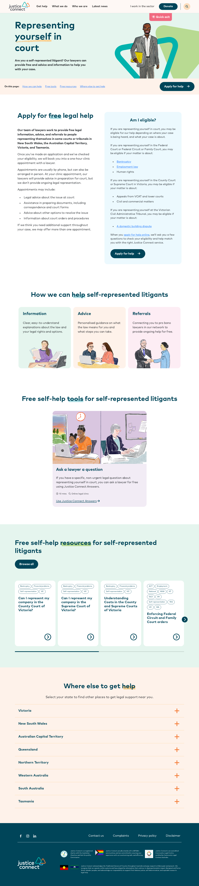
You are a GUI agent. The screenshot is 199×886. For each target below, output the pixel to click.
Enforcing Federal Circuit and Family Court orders (161, 618)
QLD (151, 597)
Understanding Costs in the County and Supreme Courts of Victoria (120, 604)
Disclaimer (173, 835)
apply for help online (136, 235)
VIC (42, 591)
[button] (185, 619)
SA (158, 597)
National (152, 591)
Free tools (50, 86)
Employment (162, 586)
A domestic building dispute (134, 226)
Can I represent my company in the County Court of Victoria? (33, 604)
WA (157, 607)
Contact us (96, 835)
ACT (151, 586)
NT (170, 591)
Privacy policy (147, 835)
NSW (162, 591)
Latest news (100, 6)
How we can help (32, 86)
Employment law (127, 167)
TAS (171, 602)
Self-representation (28, 591)
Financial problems (41, 586)
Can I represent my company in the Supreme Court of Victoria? (76, 604)
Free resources (68, 86)
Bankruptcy (124, 161)
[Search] (187, 6)
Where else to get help (92, 86)
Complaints (121, 835)
